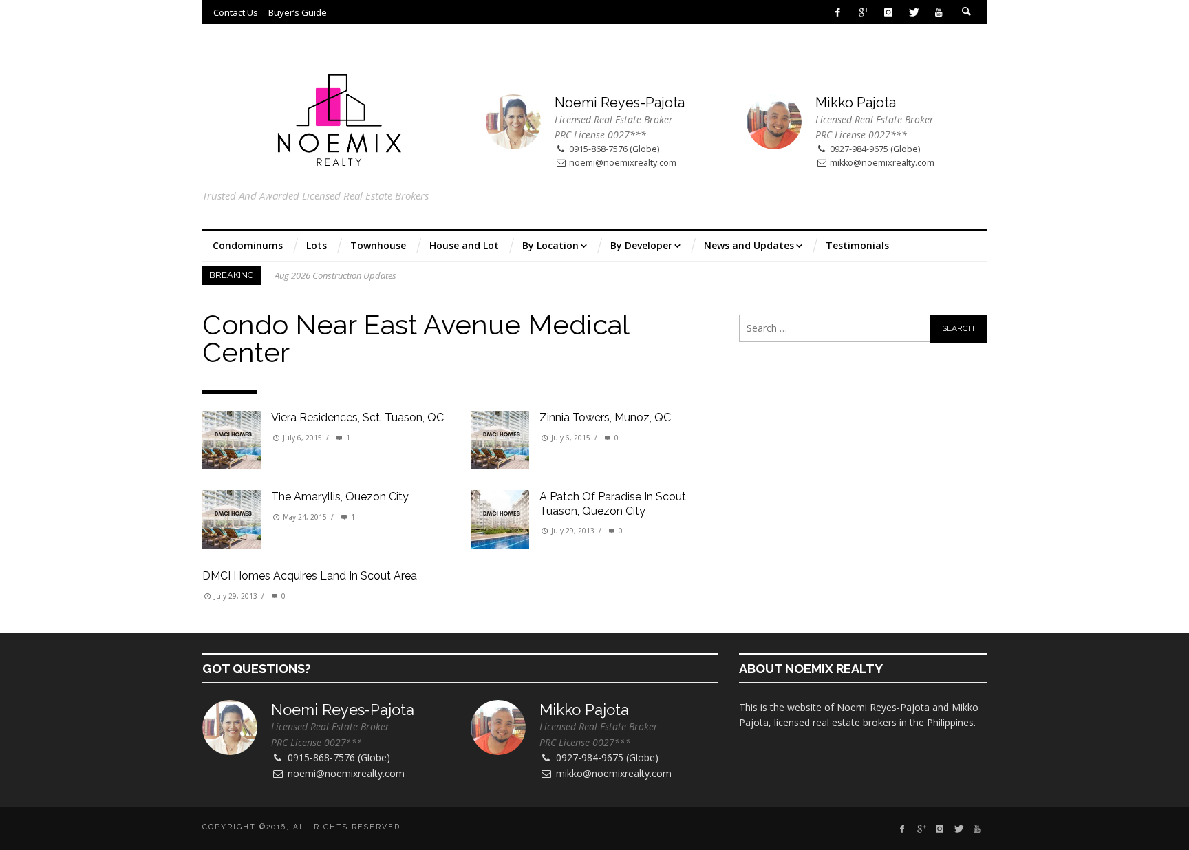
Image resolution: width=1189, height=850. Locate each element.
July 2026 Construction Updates (335, 275)
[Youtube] (939, 12)
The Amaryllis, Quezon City (340, 496)
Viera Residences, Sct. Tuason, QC (357, 417)
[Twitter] (913, 12)
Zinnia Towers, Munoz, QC (605, 417)
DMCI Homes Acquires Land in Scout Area (309, 575)
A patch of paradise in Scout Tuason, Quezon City (612, 504)
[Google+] (863, 12)
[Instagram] (888, 12)
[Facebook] (837, 12)
